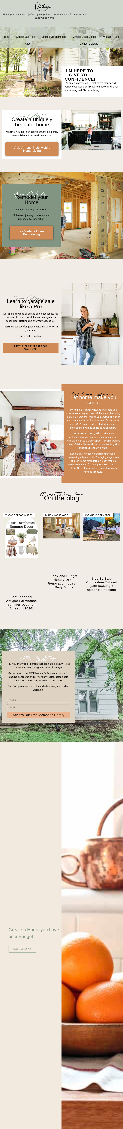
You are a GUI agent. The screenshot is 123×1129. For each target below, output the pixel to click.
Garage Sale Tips (25, 37)
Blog (6, 37)
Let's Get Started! (22, 948)
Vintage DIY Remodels (54, 37)
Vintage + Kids (111, 37)
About (28, 43)
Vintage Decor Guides (84, 37)
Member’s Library (89, 43)
